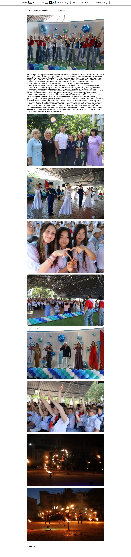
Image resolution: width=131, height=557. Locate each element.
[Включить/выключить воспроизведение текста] (77, 2)
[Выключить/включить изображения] (69, 2)
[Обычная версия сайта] (108, 2)
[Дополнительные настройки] (90, 2)
